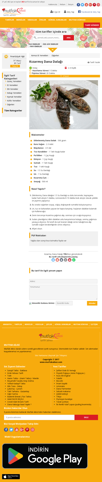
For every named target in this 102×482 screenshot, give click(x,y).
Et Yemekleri (12, 85)
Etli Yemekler (12, 89)
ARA (69, 37)
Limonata (60, 386)
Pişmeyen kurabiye (64, 399)
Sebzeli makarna (63, 391)
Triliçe (58, 396)
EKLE (86, 417)
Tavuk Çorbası (62, 401)
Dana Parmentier (63, 388)
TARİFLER (9, 20)
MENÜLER (20, 20)
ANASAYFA (7, 324)
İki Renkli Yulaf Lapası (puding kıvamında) (73, 404)
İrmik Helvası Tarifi (15, 373)
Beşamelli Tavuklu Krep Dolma (20, 381)
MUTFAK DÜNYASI (77, 20)
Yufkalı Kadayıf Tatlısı (16, 383)
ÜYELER (42, 20)
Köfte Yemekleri (14, 100)
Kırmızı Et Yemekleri (39, 55)
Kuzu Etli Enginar (63, 375)
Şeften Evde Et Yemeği (66, 370)
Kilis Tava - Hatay (14, 386)
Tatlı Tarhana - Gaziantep (18, 391)
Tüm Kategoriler (13, 110)
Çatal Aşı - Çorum (14, 388)
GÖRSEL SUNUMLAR (57, 20)
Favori (66, 76)
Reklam (62, 4)
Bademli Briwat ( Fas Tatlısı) (19, 396)
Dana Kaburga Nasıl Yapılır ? (19, 404)
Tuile (9, 375)
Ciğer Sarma (12, 394)
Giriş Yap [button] (70, 12)
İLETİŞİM (94, 324)
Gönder (92, 303)
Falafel (59, 378)
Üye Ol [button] (57, 12)
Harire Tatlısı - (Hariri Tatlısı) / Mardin (23, 378)
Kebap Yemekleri (14, 93)
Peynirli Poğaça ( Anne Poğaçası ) (70, 373)
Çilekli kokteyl (62, 394)
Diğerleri (10, 104)
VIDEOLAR (32, 20)
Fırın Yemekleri (36, 46)
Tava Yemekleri (34, 44)
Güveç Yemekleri (14, 81)
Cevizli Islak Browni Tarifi (18, 401)
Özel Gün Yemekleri (50, 44)
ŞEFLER (49, 324)
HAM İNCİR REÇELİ (15, 399)
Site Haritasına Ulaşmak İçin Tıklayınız (51, 355)
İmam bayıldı (61, 383)
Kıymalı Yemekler (14, 96)
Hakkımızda (52, 4)
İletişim (70, 4)
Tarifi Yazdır (94, 62)
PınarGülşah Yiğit (17, 56)
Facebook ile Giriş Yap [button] (90, 12)
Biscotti (59, 381)
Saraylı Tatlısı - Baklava (17, 370)
